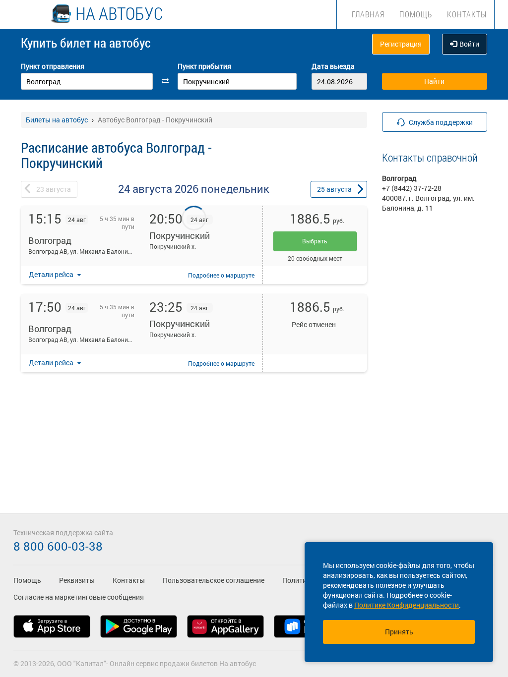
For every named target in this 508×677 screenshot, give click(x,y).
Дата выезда (333, 66)
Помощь (415, 14)
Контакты (467, 14)
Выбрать (314, 241)
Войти (469, 44)
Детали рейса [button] (52, 274)
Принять (399, 631)
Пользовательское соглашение (213, 580)
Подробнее (221, 275)
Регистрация (401, 44)
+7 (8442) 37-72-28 (412, 188)
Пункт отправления (52, 66)
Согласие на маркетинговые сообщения (78, 597)
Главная (368, 14)
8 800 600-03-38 (58, 546)
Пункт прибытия (204, 66)
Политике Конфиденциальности (406, 605)
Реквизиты (77, 580)
